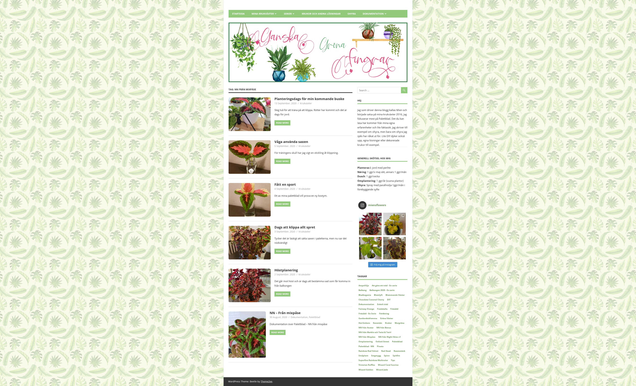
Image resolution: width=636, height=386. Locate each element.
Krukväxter (306, 103)
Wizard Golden (366, 369)
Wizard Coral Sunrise (388, 364)
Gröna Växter (386, 318)
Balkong (363, 290)
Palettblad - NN (366, 346)
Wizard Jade (382, 369)
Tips (393, 360)
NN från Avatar (366, 327)
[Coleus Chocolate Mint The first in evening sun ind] (394, 248)
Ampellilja (364, 285)
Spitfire (396, 355)
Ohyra (351, 13)
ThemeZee (266, 381)
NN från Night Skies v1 (389, 336)
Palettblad (314, 317)
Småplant (363, 355)
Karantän (377, 323)
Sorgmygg (376, 355)
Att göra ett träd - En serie (384, 285)
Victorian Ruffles (367, 364)
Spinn (387, 355)
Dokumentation (373, 13)
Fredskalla (382, 308)
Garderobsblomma (368, 318)
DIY (388, 299)
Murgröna (399, 323)
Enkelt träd (382, 304)
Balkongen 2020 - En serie (382, 290)
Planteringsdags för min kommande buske (309, 99)
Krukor (388, 323)
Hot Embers (364, 323)
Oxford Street (382, 341)
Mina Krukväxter (263, 13)
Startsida (238, 13)
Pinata (380, 346)
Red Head (386, 351)
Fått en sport (285, 184)
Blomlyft (378, 295)
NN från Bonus (383, 327)
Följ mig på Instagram (384, 264)
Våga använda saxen (291, 141)
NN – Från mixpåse (285, 313)
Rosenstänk (399, 351)
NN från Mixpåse (367, 336)
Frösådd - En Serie (367, 313)
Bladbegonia (365, 295)
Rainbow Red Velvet (368, 351)
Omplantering (366, 341)
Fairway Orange (366, 308)
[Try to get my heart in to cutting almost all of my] (370, 248)
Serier (288, 13)
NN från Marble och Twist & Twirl (375, 332)
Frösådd (394, 308)
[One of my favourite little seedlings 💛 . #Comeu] (394, 224)
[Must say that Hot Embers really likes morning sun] (370, 224)
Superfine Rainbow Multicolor (373, 360)
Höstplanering (286, 270)
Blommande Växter (395, 295)
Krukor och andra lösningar (321, 13)
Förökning (384, 313)
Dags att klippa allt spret (294, 227)
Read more (282, 122)
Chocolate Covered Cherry (371, 299)
